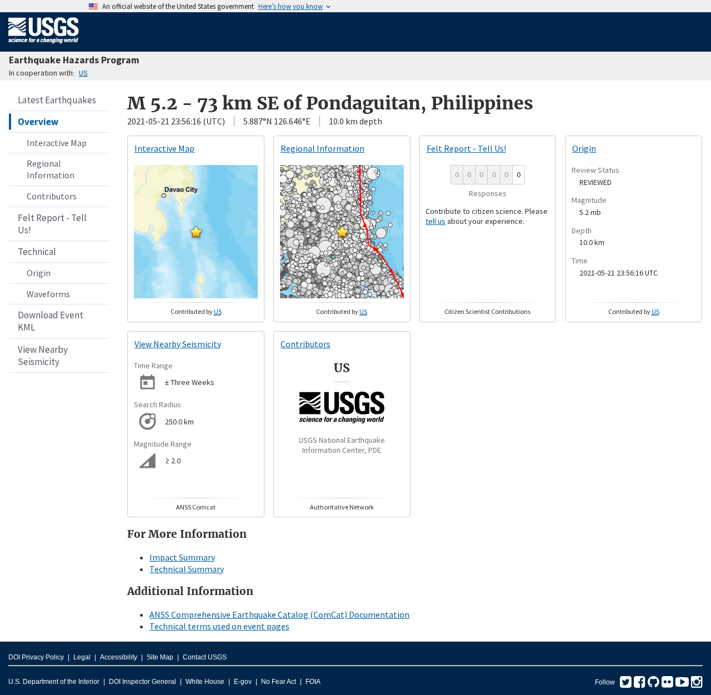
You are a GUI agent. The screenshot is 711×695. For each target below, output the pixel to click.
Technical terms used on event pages (219, 626)
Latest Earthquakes (57, 100)
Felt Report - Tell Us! (52, 224)
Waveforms (48, 293)
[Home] (43, 45)
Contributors (52, 196)
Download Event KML (50, 321)
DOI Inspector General (142, 682)
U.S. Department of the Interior (53, 682)
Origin (39, 272)
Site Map (160, 657)
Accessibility (118, 657)
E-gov (243, 682)
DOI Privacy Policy (36, 657)
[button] (196, 231)
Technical (37, 252)
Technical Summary (186, 568)
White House (205, 682)
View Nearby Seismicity (43, 355)
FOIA (313, 682)
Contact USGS (205, 657)
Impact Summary (182, 557)
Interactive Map (57, 142)
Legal (82, 657)
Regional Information (50, 169)
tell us (435, 221)
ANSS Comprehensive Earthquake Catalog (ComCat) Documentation (279, 614)
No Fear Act (278, 682)
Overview (38, 122)
